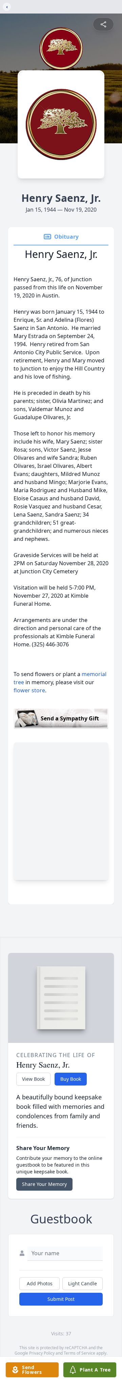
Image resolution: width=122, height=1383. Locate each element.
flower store (29, 690)
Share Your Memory (44, 1184)
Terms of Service (79, 1353)
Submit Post (61, 1299)
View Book (33, 1079)
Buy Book (70, 1079)
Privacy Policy (42, 1353)
